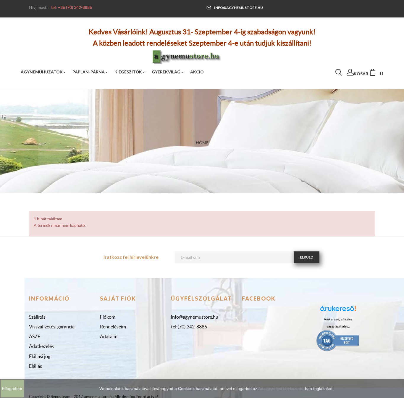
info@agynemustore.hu (238, 7)
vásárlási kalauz (338, 326)
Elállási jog (39, 356)
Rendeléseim (113, 326)
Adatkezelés (41, 346)
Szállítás (37, 317)
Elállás (35, 366)
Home (202, 142)
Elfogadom (12, 388)
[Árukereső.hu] (338, 310)
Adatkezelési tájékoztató (280, 388)
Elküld (306, 257)
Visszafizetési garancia (52, 326)
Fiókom (107, 317)
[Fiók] (350, 73)
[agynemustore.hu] (187, 56)
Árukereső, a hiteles (338, 319)
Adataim (108, 336)
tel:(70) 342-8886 (189, 326)
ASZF (34, 336)
